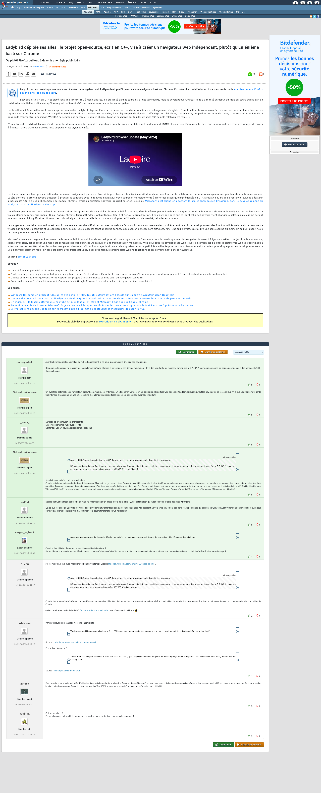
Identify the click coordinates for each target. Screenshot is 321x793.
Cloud (50, 8)
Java (83, 8)
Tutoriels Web (147, 16)
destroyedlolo (24, 362)
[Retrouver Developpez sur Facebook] (318, 16)
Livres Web (177, 16)
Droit (142, 2)
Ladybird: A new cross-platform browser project (75, 642)
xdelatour (25, 623)
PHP (174, 12)
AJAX (98, 12)
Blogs (80, 2)
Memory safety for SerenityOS (67, 671)
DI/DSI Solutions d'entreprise (30, 8)
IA (57, 8)
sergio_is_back (24, 532)
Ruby (181, 12)
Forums (44, 2)
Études (131, 2)
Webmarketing (226, 12)
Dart (130, 12)
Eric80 (25, 564)
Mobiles (146, 8)
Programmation (114, 8)
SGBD (127, 8)
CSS (123, 12)
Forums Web (121, 16)
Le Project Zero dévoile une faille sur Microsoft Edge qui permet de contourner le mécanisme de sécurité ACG (78, 309)
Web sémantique (208, 12)
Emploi (119, 2)
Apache (107, 12)
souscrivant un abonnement (116, 321)
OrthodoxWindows (25, 392)
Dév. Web (92, 8)
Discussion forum (296, 144)
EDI (102, 8)
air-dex (24, 683)
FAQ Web (134, 16)
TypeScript (192, 12)
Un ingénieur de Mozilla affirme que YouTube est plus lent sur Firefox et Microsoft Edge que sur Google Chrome (79, 302)
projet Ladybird (27, 257)
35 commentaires (57, 67)
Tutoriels (59, 2)
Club (153, 2)
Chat (90, 2)
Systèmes (157, 8)
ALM (63, 8)
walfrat (25, 502)
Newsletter (104, 2)
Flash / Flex (140, 12)
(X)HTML (240, 12)
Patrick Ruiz (38, 66)
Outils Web (190, 16)
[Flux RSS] (311, 16)
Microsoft (73, 8)
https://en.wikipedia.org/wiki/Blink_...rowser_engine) (131, 564)
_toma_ (24, 422)
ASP (116, 12)
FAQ (70, 2)
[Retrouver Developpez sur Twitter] (314, 16)
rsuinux (25, 713)
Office (136, 8)
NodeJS (165, 12)
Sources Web (163, 16)
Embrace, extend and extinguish (94, 610)
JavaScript (153, 12)
